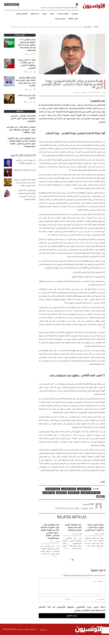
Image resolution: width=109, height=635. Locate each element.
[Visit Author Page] (98, 509)
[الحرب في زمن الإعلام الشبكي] (9, 99)
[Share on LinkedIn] (97, 496)
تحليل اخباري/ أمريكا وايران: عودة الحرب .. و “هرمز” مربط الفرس (94, 527)
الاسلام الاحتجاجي (68, 489)
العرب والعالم (73, 19)
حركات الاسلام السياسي (90, 492)
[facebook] (17, 4)
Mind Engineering (10, 629)
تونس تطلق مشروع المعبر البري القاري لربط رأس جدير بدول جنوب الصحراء (59, 7)
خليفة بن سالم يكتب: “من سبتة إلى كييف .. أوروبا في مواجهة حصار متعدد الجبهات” (21, 129)
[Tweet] (100, 496)
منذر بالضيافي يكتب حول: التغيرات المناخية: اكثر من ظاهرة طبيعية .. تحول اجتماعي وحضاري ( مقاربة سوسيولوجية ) (49, 531)
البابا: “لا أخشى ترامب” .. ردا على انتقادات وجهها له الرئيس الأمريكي (26, 64)
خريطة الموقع (43, 629)
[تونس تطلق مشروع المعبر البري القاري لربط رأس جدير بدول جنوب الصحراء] (9, 81)
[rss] (8, 4)
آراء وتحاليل (35, 14)
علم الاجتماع (61, 492)
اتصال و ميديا (60, 19)
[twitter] (14, 4)
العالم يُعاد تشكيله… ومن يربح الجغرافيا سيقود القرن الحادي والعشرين (23, 118)
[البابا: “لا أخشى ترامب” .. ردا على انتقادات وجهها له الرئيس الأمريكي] (9, 64)
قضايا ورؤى (88, 27)
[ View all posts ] (61, 508)
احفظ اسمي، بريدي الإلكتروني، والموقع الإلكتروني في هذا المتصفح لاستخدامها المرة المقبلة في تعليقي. (72, 608)
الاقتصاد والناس (22, 14)
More (55, 556)
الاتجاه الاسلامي (84, 489)
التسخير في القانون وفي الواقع (25, 170)
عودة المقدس (49, 492)
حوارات (44, 14)
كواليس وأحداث (63, 14)
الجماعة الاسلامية (52, 489)
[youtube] (11, 4)
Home (96, 27)
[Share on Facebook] (103, 496)
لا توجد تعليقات (77, 92)
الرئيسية (75, 14)
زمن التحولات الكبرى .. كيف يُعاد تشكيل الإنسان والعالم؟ (72, 527)
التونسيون (87, 92)
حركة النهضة (73, 492)
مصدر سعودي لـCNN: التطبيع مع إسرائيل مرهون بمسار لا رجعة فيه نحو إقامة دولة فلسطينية (27, 45)
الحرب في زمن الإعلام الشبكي (27, 97)
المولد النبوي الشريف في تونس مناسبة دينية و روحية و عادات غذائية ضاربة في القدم (25, 183)
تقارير (52, 14)
